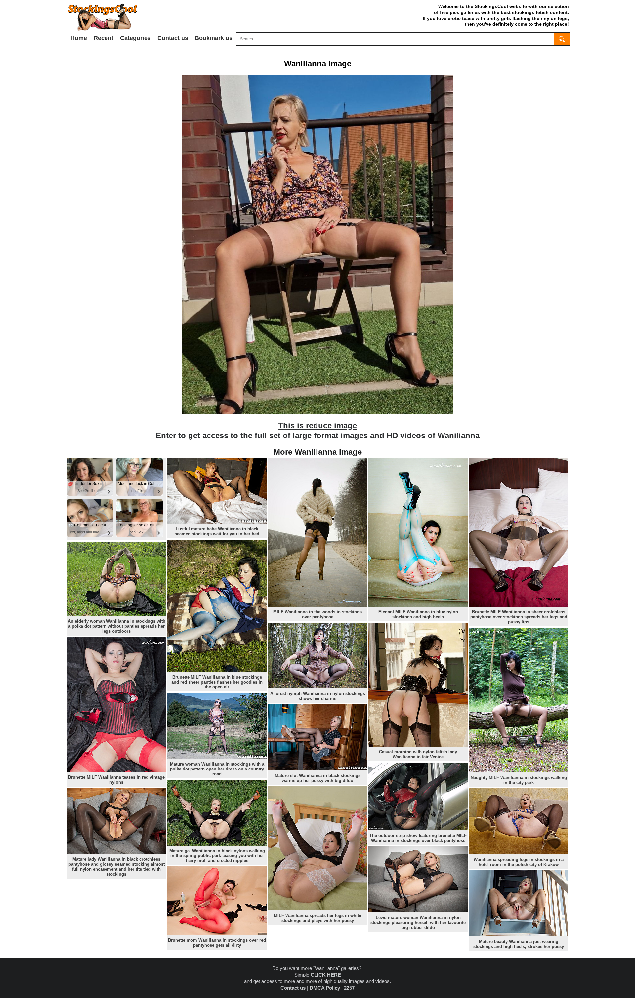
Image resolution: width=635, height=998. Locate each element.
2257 (349, 988)
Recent (103, 38)
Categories (135, 38)
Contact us (172, 38)
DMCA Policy (325, 988)
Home (78, 38)
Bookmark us (214, 38)
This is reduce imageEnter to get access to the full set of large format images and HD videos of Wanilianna (318, 430)
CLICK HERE (326, 974)
